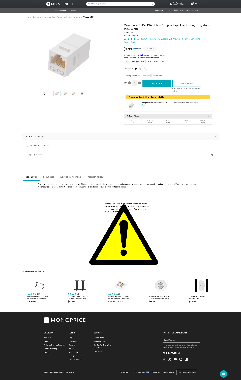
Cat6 (156, 61)
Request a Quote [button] (186, 83)
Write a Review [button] (130, 42)
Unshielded (157, 75)
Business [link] (72, 10)
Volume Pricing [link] (133, 116)
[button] (176, 3)
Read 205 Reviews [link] (148, 39)
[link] (60, 4)
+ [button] (139, 83)
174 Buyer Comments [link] (191, 39)
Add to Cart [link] (157, 83)
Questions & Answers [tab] (70, 177)
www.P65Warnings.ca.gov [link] (115, 211)
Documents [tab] (48, 177)
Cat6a (163, 61)
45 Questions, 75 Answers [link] (169, 39)
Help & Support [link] (192, 10)
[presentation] (31, 177)
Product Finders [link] (58, 10)
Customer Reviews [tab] (95, 177)
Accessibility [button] (73, 352)
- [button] (129, 82)
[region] (120, 151)
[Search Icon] (152, 4)
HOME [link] (29, 17)
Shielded (146, 75)
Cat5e (149, 61)
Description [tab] (32, 177)
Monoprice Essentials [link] (163, 10)
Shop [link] (46, 10)
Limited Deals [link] (178, 10)
